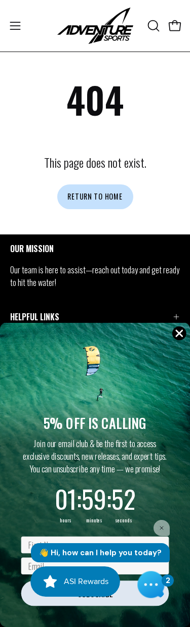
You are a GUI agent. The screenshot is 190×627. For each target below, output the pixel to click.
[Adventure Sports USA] (95, 26)
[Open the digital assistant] (151, 584)
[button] (152, 26)
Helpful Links (34, 317)
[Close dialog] (179, 333)
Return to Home (94, 196)
